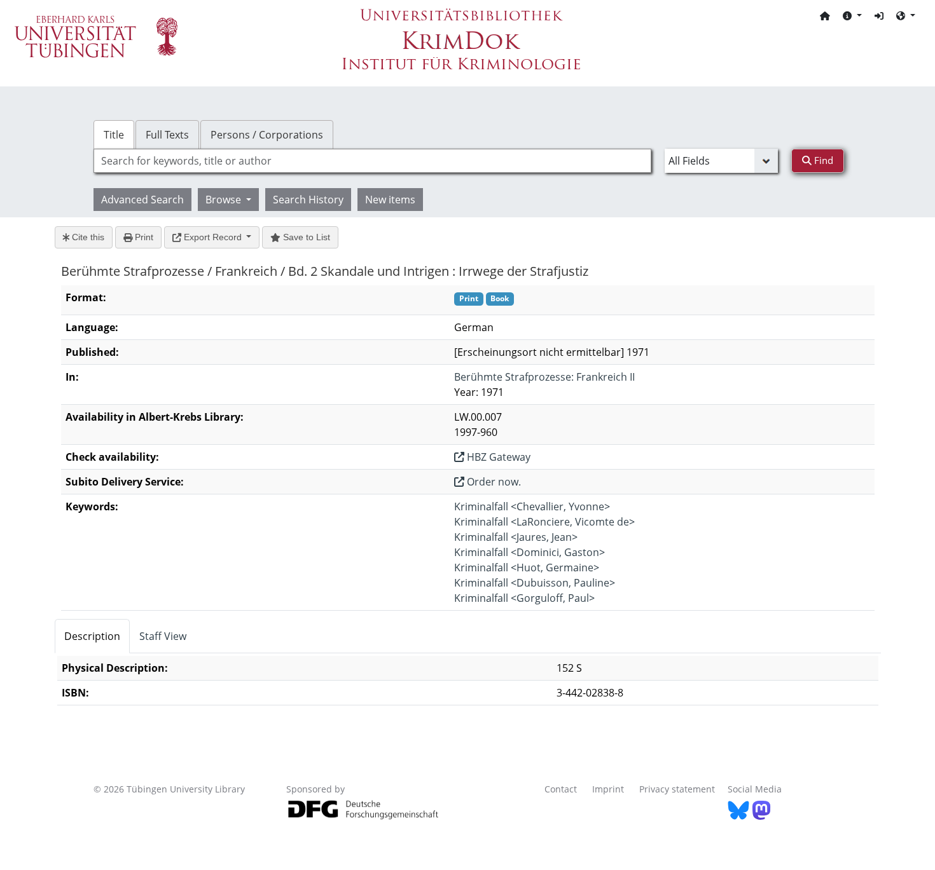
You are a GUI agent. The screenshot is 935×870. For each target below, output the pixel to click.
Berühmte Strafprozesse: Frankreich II (544, 377)
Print (142, 237)
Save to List (305, 237)
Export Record (212, 237)
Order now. (492, 482)
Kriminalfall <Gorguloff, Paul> (524, 598)
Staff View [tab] (162, 636)
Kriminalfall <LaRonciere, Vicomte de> (544, 522)
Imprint (608, 789)
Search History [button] (308, 200)
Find (822, 160)
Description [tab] (92, 636)
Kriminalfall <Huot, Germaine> (526, 567)
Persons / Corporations (267, 135)
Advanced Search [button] (142, 200)
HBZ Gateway (497, 457)
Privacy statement (677, 789)
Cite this (86, 237)
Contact (560, 789)
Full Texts (167, 135)
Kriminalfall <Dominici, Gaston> (529, 552)
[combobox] (372, 161)
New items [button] (390, 200)
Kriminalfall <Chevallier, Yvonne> (532, 506)
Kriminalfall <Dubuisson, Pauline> (534, 583)
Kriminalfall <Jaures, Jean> (516, 537)
